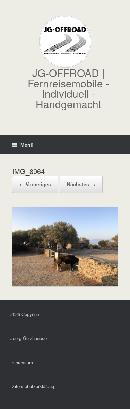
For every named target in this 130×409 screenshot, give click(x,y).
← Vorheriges (35, 184)
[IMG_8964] (65, 284)
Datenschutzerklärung (32, 386)
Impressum (21, 362)
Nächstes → (81, 184)
